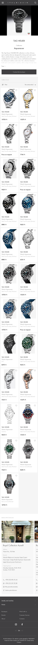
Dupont (25, 557)
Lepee (4, 562)
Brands (3, 615)
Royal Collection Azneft (13, 545)
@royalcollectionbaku (11, 587)
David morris (18, 562)
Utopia (21, 557)
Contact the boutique (19, 72)
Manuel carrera (10, 562)
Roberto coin (11, 557)
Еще (3, 66)
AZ (16, 631)
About (3, 619)
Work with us (23, 611)
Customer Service (24, 615)
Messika (5, 557)
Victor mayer (6, 560)
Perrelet (16, 560)
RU (22, 631)
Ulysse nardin (26, 560)
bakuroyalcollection (11, 590)
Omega (12, 560)
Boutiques (4, 611)
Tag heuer (20, 560)
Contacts (21, 619)
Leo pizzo (16, 557)
